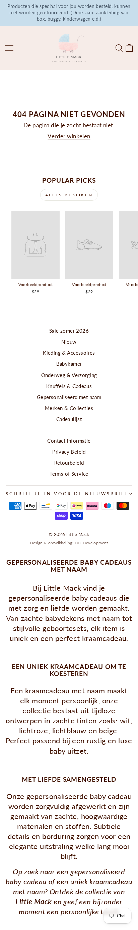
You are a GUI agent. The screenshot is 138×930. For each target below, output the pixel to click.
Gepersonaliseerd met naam (69, 397)
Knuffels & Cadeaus (69, 386)
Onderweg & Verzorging (69, 375)
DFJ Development (91, 542)
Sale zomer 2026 (69, 331)
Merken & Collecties (69, 408)
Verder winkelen (69, 136)
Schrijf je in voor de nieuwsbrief (67, 493)
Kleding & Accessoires (69, 353)
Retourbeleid (69, 463)
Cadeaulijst (69, 419)
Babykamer (69, 364)
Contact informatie (68, 441)
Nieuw (68, 342)
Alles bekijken (69, 194)
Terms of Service (69, 474)
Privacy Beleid (69, 452)
